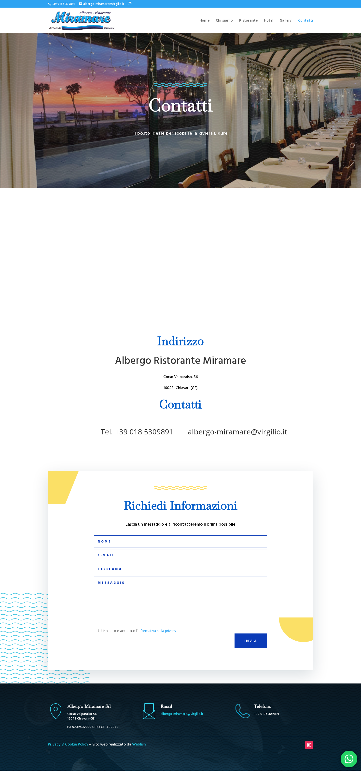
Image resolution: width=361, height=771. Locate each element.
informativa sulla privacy (157, 630)
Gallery (286, 21)
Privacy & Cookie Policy (68, 744)
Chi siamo (224, 21)
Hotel (268, 21)
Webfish (139, 744)
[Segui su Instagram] (309, 745)
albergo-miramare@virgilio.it (182, 714)
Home (204, 21)
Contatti (305, 21)
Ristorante (248, 21)
